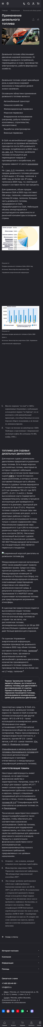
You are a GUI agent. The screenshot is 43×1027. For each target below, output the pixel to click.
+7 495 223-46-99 (9, 983)
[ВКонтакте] (3, 1011)
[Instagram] (8, 1011)
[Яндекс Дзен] (27, 1011)
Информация (7, 963)
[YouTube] (17, 1011)
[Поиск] (28, 3)
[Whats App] (22, 1011)
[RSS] (38, 19)
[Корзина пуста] (38, 3)
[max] (32, 1011)
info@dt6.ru (6, 987)
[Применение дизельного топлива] (20, 36)
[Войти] (33, 3)
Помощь (5, 969)
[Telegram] (12, 1011)
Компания (6, 957)
